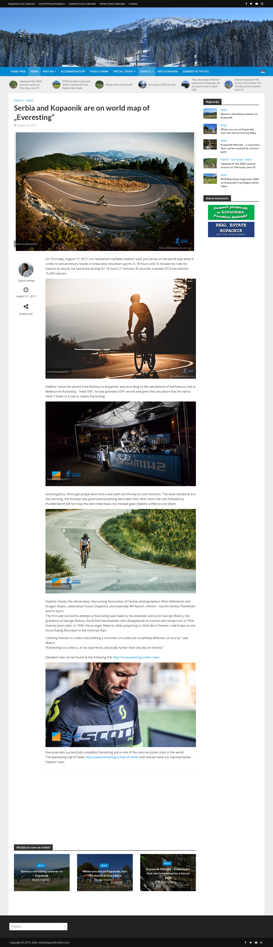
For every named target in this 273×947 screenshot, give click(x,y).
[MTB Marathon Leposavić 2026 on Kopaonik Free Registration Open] (13, 85)
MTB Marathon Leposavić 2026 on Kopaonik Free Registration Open (33, 84)
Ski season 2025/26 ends (119, 84)
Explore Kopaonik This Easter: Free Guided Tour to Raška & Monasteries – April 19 (205, 84)
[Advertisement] (121, 804)
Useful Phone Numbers (52, 3)
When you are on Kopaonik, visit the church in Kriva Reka (105, 873)
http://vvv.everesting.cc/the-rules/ (136, 657)
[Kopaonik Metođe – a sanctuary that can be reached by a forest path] (210, 144)
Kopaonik (237, 159)
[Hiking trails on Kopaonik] (56, 85)
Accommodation (73, 71)
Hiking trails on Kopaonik (75, 84)
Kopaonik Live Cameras (21, 3)
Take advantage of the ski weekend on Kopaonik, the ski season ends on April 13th (162, 84)
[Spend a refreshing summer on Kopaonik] (210, 113)
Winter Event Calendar (112, 3)
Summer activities (196, 71)
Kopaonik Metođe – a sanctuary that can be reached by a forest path (168, 873)
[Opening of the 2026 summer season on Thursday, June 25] (210, 163)
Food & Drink (99, 71)
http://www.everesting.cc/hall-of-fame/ (112, 757)
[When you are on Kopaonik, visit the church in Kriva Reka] (210, 128)
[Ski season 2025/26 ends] (99, 85)
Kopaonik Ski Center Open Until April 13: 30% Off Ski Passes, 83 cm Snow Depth (249, 84)
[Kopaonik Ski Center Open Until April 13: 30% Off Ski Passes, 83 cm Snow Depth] (228, 85)
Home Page (18, 71)
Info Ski (48, 71)
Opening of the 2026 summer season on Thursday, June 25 (238, 165)
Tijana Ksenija (26, 280)
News (34, 71)
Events (145, 71)
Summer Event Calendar (82, 3)
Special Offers (123, 71)
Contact (133, 3)
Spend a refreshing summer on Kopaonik (42, 873)
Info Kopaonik (168, 71)
